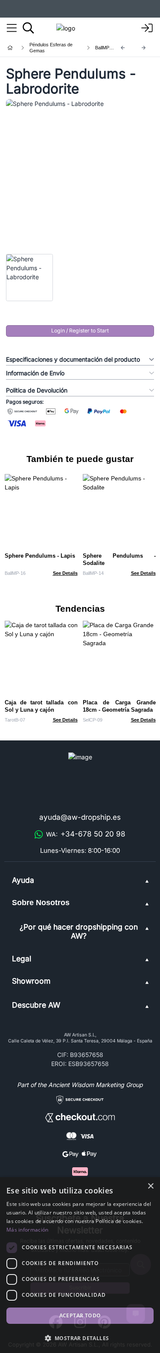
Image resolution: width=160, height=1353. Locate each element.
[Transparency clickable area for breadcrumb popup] (55, 48)
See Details (65, 573)
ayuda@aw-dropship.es (80, 817)
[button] (80, 1338)
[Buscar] (28, 27)
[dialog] (80, 1265)
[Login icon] (147, 28)
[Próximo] (144, 47)
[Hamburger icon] (12, 28)
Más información (27, 1229)
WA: (85, 834)
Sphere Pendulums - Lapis (40, 556)
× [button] (150, 1186)
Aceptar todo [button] (80, 1315)
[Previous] (123, 47)
